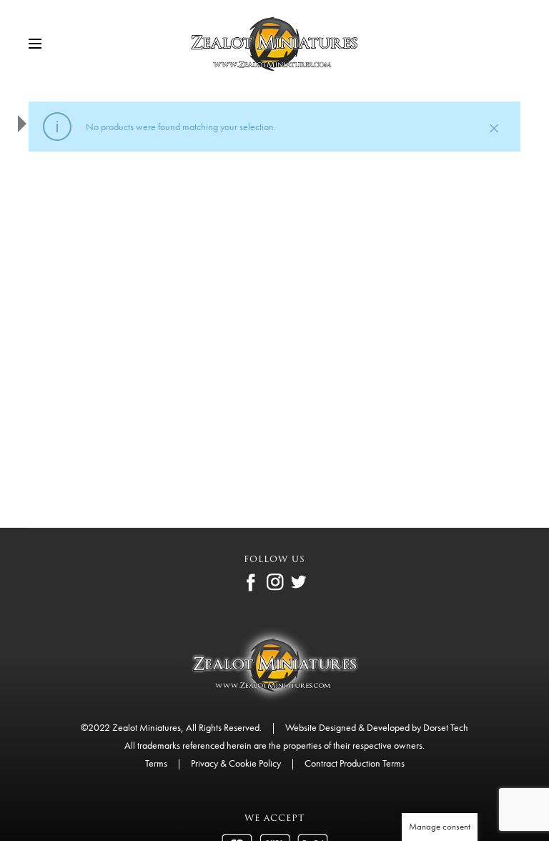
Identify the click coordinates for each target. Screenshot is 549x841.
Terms (156, 763)
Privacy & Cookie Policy (236, 763)
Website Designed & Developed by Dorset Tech (376, 727)
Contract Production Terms (355, 763)
